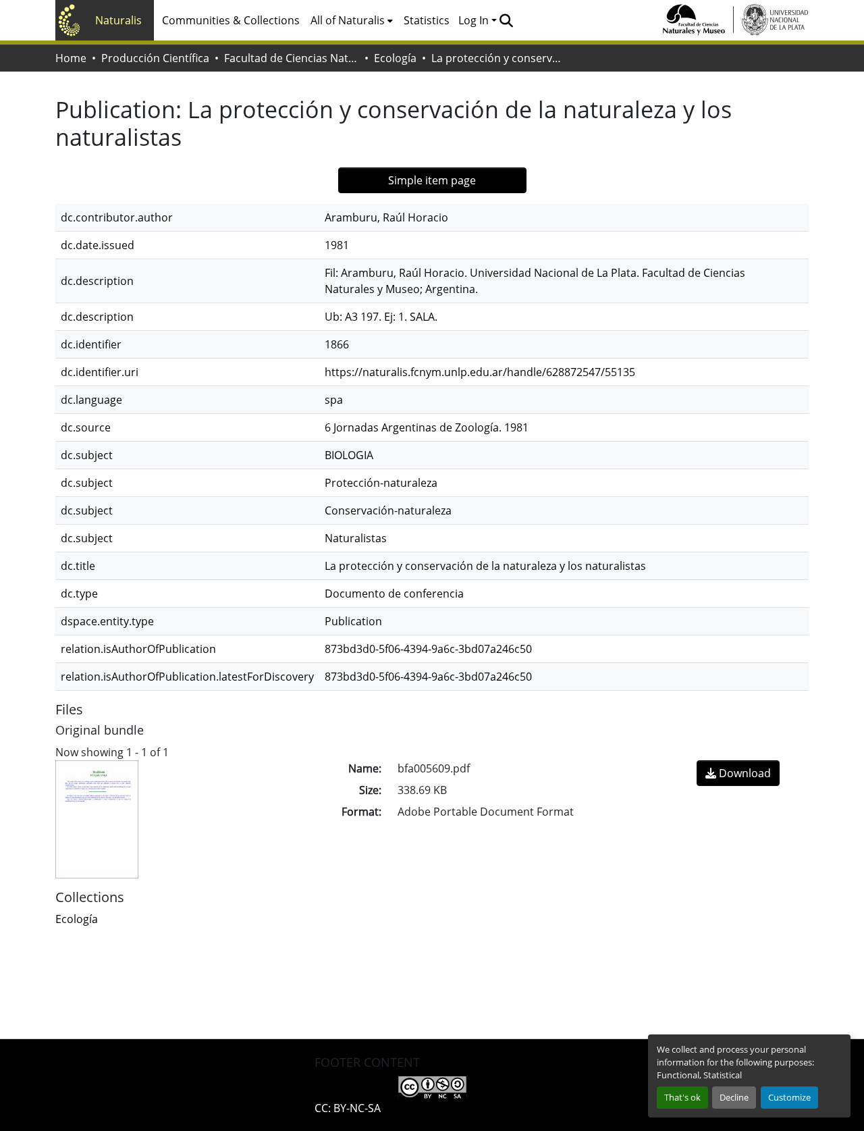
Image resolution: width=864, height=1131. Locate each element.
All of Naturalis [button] (347, 20)
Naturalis (118, 20)
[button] (505, 20)
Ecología (395, 58)
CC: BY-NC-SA (348, 1108)
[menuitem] (351, 20)
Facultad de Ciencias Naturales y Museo (291, 58)
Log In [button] (474, 20)
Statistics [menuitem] (427, 20)
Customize (789, 1097)
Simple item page (432, 180)
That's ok (682, 1097)
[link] (738, 773)
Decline (734, 1097)
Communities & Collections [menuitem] (231, 20)
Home (70, 58)
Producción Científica (155, 58)
